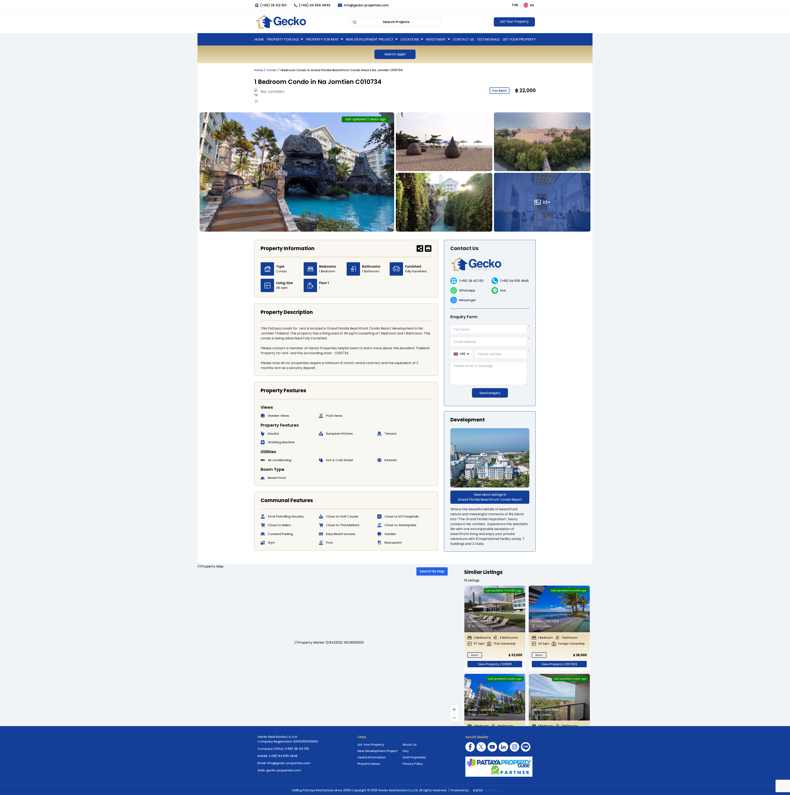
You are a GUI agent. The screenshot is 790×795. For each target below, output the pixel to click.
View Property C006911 (495, 664)
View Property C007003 (559, 664)
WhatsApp (467, 290)
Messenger (467, 300)
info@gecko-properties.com (288, 763)
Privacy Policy (413, 763)
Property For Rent (322, 39)
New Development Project (370, 39)
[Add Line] (525, 747)
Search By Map (432, 571)
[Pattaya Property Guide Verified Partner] (498, 767)
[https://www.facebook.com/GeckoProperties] (470, 747)
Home (259, 39)
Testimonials (488, 39)
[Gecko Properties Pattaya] (300, 22)
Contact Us (463, 39)
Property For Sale (283, 39)
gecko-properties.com (283, 770)
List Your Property (514, 21)
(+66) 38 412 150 (471, 281)
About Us (410, 744)
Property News (369, 763)
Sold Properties (414, 757)
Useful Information (372, 757)
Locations (410, 39)
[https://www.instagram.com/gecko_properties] (514, 747)
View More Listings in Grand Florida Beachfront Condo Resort (490, 497)
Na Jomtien (272, 91)
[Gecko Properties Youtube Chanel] (492, 747)
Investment (436, 39)
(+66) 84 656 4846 (514, 281)
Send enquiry (490, 393)
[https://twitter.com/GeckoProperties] (481, 747)
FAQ (406, 751)
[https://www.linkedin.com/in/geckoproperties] (503, 747)
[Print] (428, 248)
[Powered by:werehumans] (484, 790)
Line (503, 290)
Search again (395, 54)
